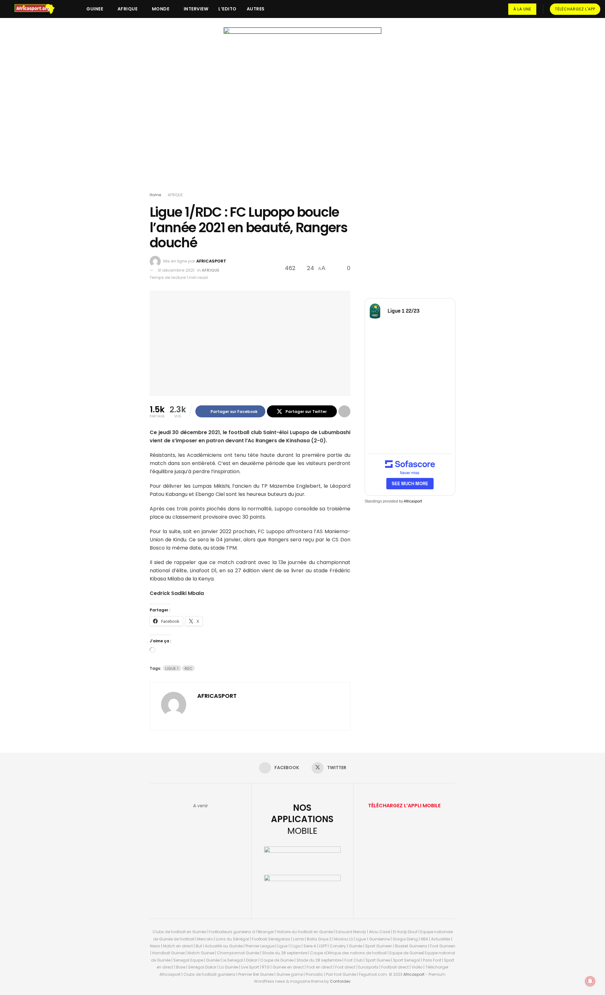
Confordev (340, 981)
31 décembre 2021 (176, 270)
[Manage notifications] (590, 981)
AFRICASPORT (211, 261)
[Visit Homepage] (37, 9)
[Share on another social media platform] (344, 411)
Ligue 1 (172, 668)
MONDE (161, 9)
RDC (189, 668)
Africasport (413, 501)
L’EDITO (227, 9)
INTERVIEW (196, 9)
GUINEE (94, 9)
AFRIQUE (128, 9)
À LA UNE (522, 9)
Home (155, 194)
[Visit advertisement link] (302, 111)
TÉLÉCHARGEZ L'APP (575, 9)
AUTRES (256, 9)
